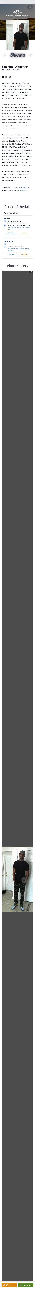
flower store (23, 190)
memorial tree (24, 187)
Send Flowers (24, 254)
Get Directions (10, 233)
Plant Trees (24, 233)
